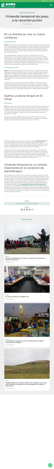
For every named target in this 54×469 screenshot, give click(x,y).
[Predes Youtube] (51, 1)
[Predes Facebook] (43, 1)
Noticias (7, 256)
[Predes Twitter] (49, 1)
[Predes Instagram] (45, 1)
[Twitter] (24, 209)
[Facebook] (21, 209)
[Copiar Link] (32, 209)
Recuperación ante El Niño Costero (27, 12)
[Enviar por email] (30, 209)
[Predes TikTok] (47, 1)
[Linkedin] (27, 209)
